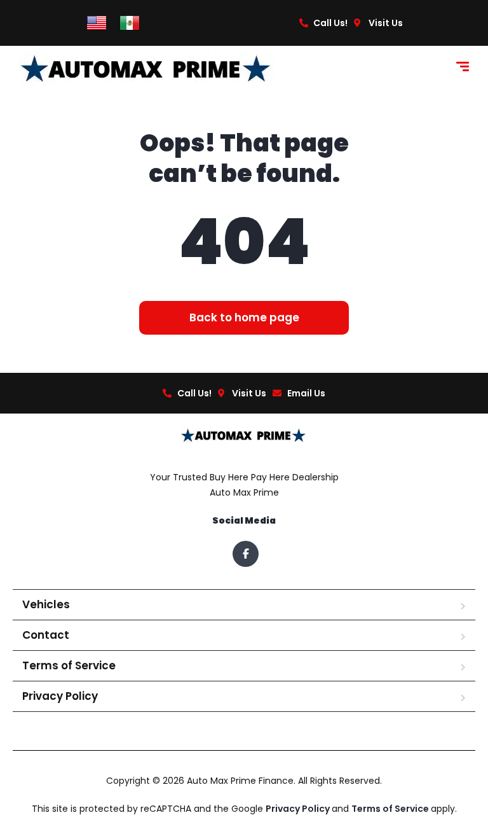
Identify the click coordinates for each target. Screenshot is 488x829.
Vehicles (46, 604)
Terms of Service (69, 665)
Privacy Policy (60, 696)
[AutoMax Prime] (147, 68)
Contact (45, 635)
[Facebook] (246, 554)
